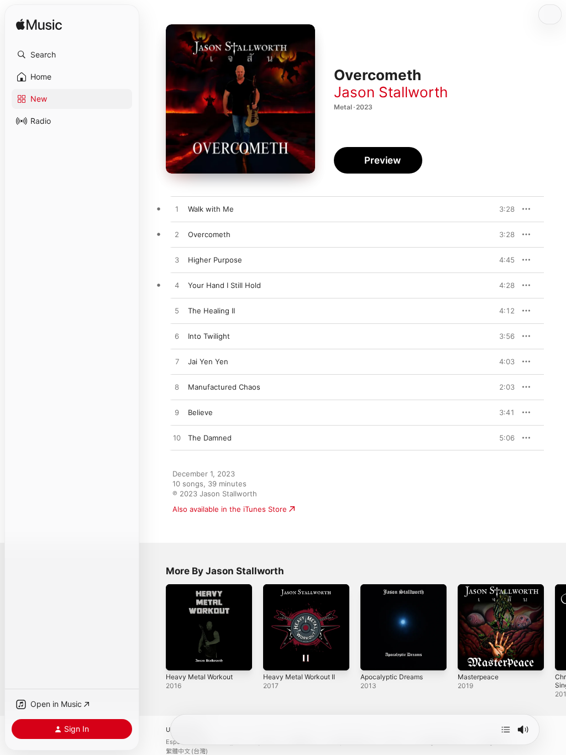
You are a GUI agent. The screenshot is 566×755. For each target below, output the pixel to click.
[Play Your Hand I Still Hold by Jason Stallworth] (177, 286)
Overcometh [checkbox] (209, 234)
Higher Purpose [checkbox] (215, 259)
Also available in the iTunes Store (229, 509)
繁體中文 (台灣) (187, 751)
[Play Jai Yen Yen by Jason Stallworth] (177, 362)
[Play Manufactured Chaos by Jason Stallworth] (177, 387)
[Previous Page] (155, 627)
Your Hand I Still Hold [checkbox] (224, 285)
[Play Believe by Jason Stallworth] (177, 413)
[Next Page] (555, 627)
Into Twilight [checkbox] (209, 336)
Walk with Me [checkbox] (211, 209)
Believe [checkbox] (200, 412)
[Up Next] (505, 729)
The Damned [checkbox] (210, 437)
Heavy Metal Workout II (299, 677)
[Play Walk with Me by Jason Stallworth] (177, 209)
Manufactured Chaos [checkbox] (224, 386)
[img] (39, 25)
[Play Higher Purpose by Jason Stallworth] (177, 260)
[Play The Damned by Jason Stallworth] (177, 438)
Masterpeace (478, 677)
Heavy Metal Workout (199, 677)
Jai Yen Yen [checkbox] (208, 361)
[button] (72, 54)
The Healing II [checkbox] (211, 310)
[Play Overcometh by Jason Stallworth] (177, 235)
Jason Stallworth (391, 92)
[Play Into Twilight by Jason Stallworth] (177, 337)
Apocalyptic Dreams (391, 677)
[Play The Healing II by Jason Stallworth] (177, 311)
